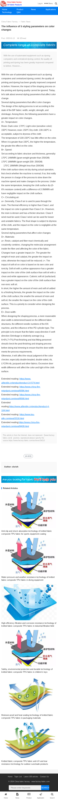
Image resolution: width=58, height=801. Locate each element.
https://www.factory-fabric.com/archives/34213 (27, 440)
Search (45, 788)
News (33, 9)
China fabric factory (22, 781)
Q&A (19, 12)
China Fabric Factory (9, 22)
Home (4, 9)
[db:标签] (28, 456)
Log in (40, 3)
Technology (7, 12)
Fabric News (25, 22)
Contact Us (44, 777)
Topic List (18, 777)
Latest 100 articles (31, 777)
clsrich (15, 467)
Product (20, 9)
